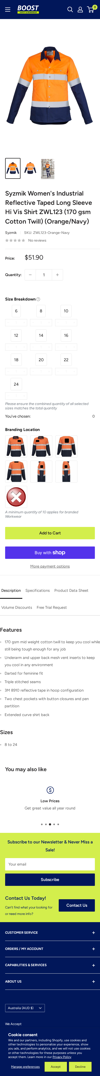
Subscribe (50, 879)
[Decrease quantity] (30, 274)
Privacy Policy (62, 1057)
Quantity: (13, 274)
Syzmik (11, 233)
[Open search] (70, 9)
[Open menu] (7, 9)
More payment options (50, 566)
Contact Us (76, 905)
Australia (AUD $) (20, 1008)
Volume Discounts (16, 607)
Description (11, 590)
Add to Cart (50, 533)
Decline (80, 1067)
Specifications (37, 590)
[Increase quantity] (57, 274)
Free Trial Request (52, 607)
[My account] (80, 9)
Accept (56, 1067)
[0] (90, 9)
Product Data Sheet (71, 590)
